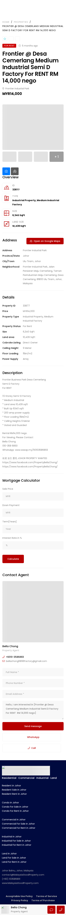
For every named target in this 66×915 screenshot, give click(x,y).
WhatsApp (33, 737)
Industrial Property (24, 200)
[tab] (6, 171)
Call (33, 748)
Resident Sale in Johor (14, 789)
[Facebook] (28, 782)
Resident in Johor (11, 785)
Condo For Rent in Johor (15, 811)
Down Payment (11, 505)
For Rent (27, 326)
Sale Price (7, 488)
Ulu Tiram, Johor (32, 261)
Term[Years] (9, 521)
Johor (26, 255)
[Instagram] (38, 782)
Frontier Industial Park (17, 88)
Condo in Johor (10, 802)
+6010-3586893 (15, 657)
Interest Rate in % (12, 538)
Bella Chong (10, 646)
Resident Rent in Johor (14, 794)
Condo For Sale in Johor (15, 806)
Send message (33, 726)
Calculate (13, 559)
